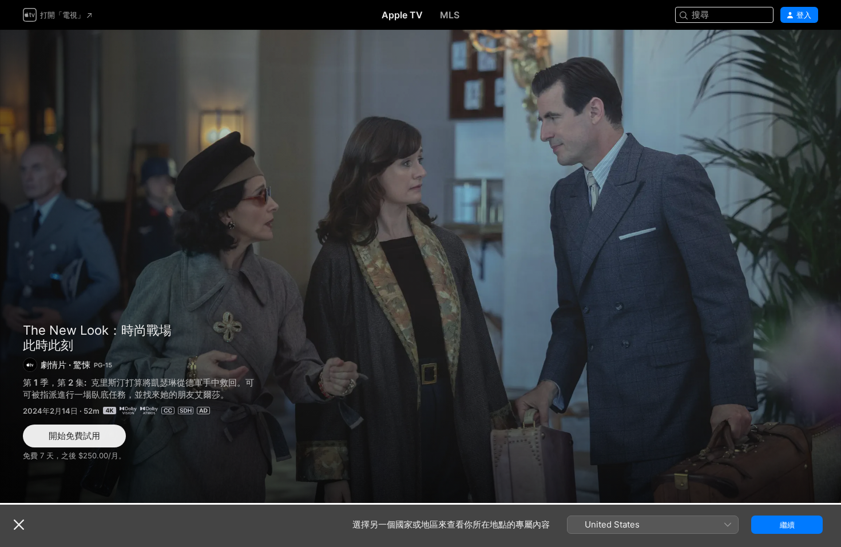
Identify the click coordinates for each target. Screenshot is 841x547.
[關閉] (19, 525)
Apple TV (402, 15)
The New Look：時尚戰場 (97, 330)
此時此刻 (420, 266)
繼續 (787, 524)
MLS (449, 15)
